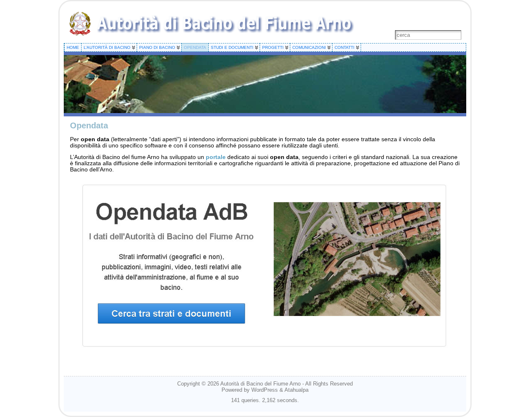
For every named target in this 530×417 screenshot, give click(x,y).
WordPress (264, 390)
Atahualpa (296, 390)
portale (216, 157)
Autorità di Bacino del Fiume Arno (260, 384)
